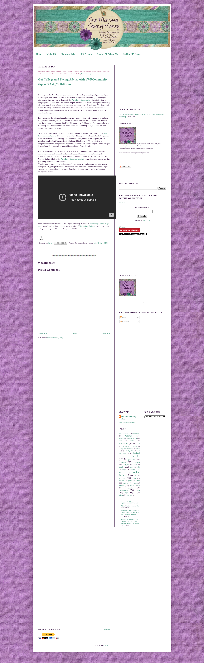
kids (135, 464)
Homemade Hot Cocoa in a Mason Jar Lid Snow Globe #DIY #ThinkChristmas (130, 512)
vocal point (129, 495)
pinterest (121, 481)
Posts (124, 317)
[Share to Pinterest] (65, 243)
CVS (126, 433)
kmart (131, 467)
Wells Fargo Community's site (72, 159)
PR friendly (86, 54)
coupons (123, 443)
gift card (131, 459)
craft (138, 444)
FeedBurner (147, 220)
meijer (132, 469)
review (121, 485)
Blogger (106, 645)
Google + (122, 203)
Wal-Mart (128, 435)
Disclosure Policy (68, 54)
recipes (125, 483)
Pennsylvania (136, 434)
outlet (135, 476)
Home (39, 54)
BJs (120, 433)
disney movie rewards (126, 448)
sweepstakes (123, 490)
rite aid (132, 486)
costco (120, 441)
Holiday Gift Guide (131, 54)
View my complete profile (127, 422)
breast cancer (132, 438)
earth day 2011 (128, 451)
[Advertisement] (142, 84)
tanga (138, 490)
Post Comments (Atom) (55, 337)
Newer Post (43, 333)
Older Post (106, 333)
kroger (124, 469)
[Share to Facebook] (62, 243)
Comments (125, 322)
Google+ (107, 629)
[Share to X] (60, 243)
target (126, 492)
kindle (121, 466)
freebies (136, 456)
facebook (136, 453)
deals (135, 446)
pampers (122, 478)
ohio (120, 472)
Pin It (50, 243)
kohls (138, 467)
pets (134, 478)
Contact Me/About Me (107, 54)
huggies (126, 464)
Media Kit (51, 54)
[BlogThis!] (57, 243)
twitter (121, 495)
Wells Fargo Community (81, 100)
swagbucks (129, 488)
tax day (136, 493)
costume (132, 441)
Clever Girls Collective (87, 226)
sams (138, 486)
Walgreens (122, 438)
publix (130, 481)
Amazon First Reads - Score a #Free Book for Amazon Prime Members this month (130, 504)
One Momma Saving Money (128, 417)
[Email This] (55, 243)
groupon (137, 462)
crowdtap (126, 446)
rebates (138, 480)
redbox (136, 483)
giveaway (122, 462)
